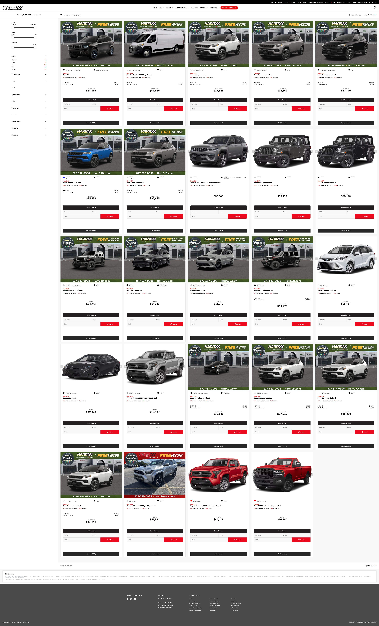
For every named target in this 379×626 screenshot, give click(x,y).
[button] (120, 43)
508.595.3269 (341, 2)
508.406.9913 (319, 2)
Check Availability (91, 123)
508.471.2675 (298, 2)
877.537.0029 (165, 598)
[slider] (13, 27)
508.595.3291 (365, 2)
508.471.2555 (279, 2)
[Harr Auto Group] (12, 7)
